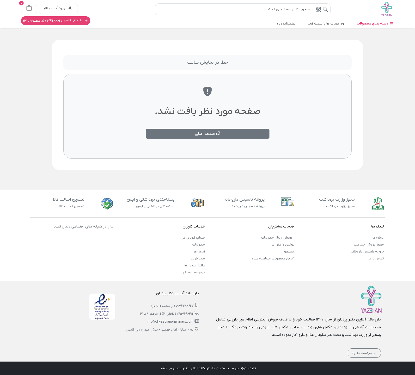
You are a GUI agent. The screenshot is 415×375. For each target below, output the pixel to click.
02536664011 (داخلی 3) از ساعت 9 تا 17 (167, 314)
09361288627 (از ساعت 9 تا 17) (172, 306)
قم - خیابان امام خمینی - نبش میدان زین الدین (160, 329)
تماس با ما (376, 258)
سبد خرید (198, 258)
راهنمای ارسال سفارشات (277, 237)
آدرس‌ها (199, 251)
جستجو (289, 251)
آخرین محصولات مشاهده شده (273, 258)
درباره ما (378, 237)
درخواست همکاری (192, 272)
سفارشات (198, 244)
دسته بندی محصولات (373, 23)
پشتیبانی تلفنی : (53, 20)
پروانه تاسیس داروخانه (367, 251)
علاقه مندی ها (194, 265)
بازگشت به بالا (362, 353)
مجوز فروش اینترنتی (369, 244)
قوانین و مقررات (283, 244)
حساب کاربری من (193, 237)
